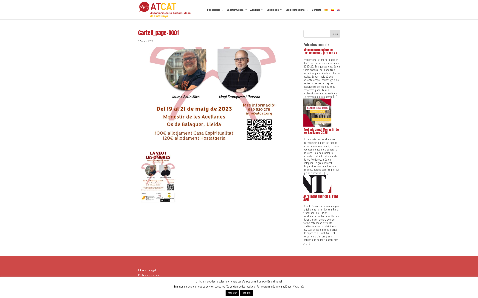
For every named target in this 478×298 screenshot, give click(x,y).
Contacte (316, 9)
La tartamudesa (235, 9)
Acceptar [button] (232, 292)
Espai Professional (295, 9)
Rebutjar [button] (247, 292)
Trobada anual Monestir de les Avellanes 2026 (321, 131)
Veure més (298, 286)
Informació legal (147, 270)
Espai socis (273, 9)
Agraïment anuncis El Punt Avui (320, 198)
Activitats (255, 9)
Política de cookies (148, 275)
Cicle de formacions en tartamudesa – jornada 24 (320, 51)
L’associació (213, 9)
